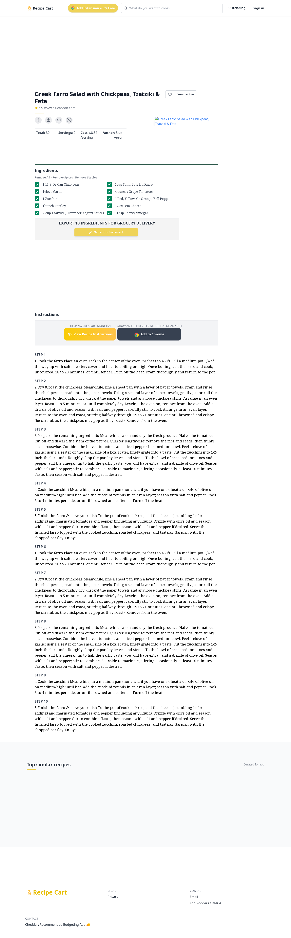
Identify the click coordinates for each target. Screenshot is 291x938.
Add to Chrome (152, 334)
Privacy (112, 897)
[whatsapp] (69, 120)
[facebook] (38, 120)
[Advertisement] (144, 50)
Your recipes (186, 94)
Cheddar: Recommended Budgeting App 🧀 (57, 924)
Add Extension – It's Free (96, 8)
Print (210, 94)
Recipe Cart (50, 892)
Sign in (258, 8)
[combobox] (172, 8)
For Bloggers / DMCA (205, 903)
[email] (58, 120)
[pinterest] (48, 120)
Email (194, 897)
